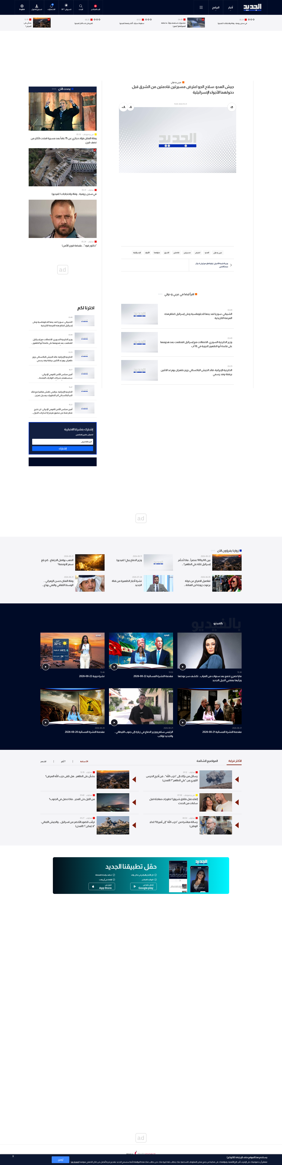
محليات (91, 190)
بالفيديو (218, 623)
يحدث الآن (64, 88)
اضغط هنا (75, 1162)
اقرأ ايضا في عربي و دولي (179, 294)
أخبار (230, 7)
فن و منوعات (88, 134)
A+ (123, 107)
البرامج (215, 7)
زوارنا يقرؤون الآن (228, 550)
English (22, 9)
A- (130, 107)
